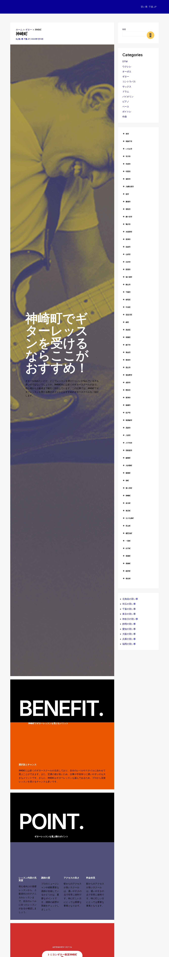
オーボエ (126, 71)
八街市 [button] (128, 435)
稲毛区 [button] (128, 300)
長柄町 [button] (128, 563)
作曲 (124, 116)
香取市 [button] (128, 209)
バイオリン (127, 96)
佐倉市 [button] (128, 247)
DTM (125, 61)
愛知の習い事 (129, 629)
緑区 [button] (127, 322)
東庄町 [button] (128, 511)
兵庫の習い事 (129, 639)
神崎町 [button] (128, 496)
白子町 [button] (128, 548)
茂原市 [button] (128, 428)
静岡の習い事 (129, 624)
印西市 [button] (128, 171)
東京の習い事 (129, 614)
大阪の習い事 (129, 634)
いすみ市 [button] (129, 149)
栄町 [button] (127, 480)
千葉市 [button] (128, 292)
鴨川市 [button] (128, 224)
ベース (125, 106)
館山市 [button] (128, 284)
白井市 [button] (128, 262)
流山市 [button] (128, 367)
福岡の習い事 (129, 644)
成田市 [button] (128, 382)
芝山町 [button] (128, 526)
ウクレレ (126, 66)
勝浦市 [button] (128, 202)
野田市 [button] (128, 390)
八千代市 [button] (129, 443)
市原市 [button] (128, 164)
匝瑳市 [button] (128, 269)
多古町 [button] (128, 503)
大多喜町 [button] (129, 465)
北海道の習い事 (130, 599)
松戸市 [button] (128, 413)
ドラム (125, 91)
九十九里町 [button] (130, 518)
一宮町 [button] (128, 541)
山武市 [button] (128, 254)
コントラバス (129, 81)
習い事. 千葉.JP (149, 6)
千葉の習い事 (129, 609)
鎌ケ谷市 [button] (129, 217)
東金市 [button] (128, 352)
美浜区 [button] (128, 330)
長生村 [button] (128, 578)
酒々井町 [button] (129, 488)
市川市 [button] (128, 156)
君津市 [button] (128, 239)
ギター (125, 76)
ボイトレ (126, 111)
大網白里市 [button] (130, 186)
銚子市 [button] (128, 345)
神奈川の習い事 (130, 619)
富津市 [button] (128, 398)
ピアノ (125, 101)
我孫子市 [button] (129, 141)
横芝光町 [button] (129, 533)
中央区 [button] (128, 307)
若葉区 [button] (128, 337)
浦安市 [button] (128, 179)
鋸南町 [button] (128, 458)
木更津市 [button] (129, 232)
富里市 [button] (128, 360)
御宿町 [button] (128, 473)
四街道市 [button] (129, 450)
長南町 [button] (128, 556)
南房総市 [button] (129, 420)
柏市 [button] (127, 194)
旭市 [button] (127, 134)
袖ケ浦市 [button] (129, 277)
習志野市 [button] (129, 375)
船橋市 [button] (128, 405)
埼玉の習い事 (129, 604)
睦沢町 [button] (128, 571)
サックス (126, 86)
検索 (124, 29)
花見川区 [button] (129, 315)
